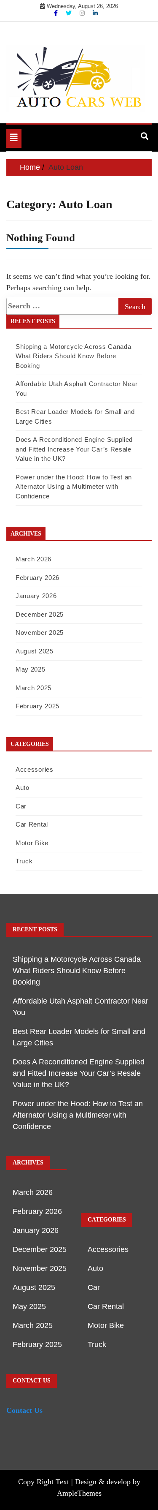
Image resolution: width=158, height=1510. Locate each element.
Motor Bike (32, 842)
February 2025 (37, 706)
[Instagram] (83, 13)
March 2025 (33, 687)
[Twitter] (69, 13)
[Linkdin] (95, 13)
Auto (22, 787)
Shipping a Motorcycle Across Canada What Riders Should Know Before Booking (73, 356)
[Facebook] (56, 13)
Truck (24, 861)
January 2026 (36, 595)
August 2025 (35, 651)
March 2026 (33, 559)
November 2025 (40, 632)
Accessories (35, 769)
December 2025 (40, 614)
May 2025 (31, 669)
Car (21, 806)
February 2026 (37, 577)
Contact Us (24, 1410)
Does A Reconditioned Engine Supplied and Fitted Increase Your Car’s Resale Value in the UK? (74, 449)
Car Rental (32, 824)
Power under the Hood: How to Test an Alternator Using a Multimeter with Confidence (74, 486)
